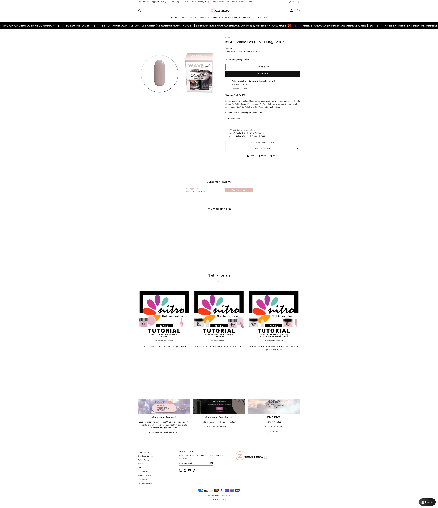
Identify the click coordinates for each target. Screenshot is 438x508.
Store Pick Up (143, 2)
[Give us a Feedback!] (219, 406)
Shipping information (262, 143)
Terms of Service (218, 2)
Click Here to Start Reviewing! (164, 433)
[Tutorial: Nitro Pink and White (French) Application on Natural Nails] (274, 316)
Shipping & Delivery (158, 2)
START (219, 431)
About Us (185, 2)
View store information (240, 88)
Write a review (239, 190)
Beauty (203, 17)
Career (193, 2)
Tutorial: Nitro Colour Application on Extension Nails (219, 346)
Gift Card (247, 17)
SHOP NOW (274, 431)
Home (174, 17)
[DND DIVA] (274, 406)
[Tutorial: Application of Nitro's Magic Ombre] (164, 316)
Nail (182, 17)
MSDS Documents (246, 2)
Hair (192, 17)
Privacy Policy (203, 2)
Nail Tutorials (232, 2)
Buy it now (263, 74)
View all (219, 282)
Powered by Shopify (219, 499)
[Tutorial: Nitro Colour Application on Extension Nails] (219, 316)
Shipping (239, 51)
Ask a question (263, 148)
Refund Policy (173, 2)
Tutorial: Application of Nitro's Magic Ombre (164, 346)
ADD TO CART (157, 252)
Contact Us (261, 17)
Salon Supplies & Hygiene (225, 17)
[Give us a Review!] (164, 406)
